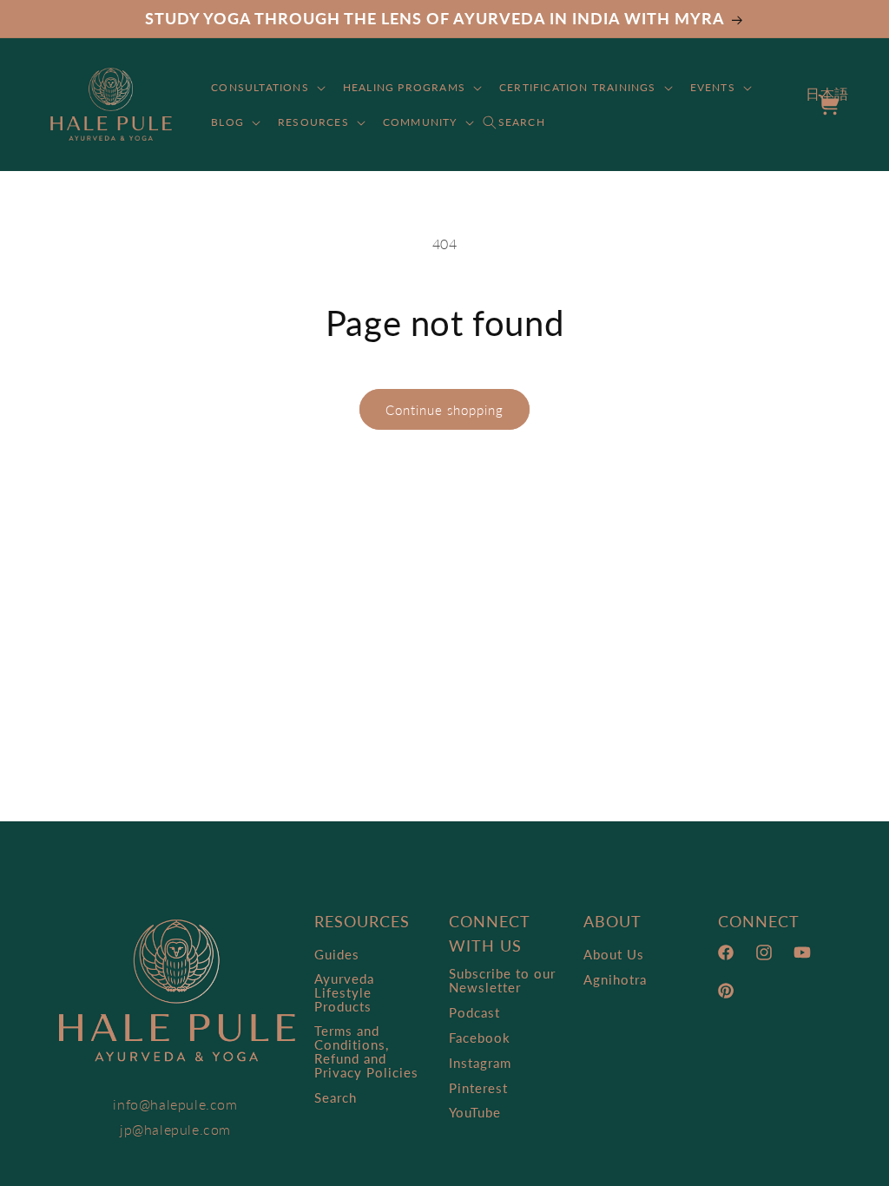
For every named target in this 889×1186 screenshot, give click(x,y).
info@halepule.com (175, 1104)
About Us (613, 954)
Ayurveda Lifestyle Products (344, 992)
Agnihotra (615, 979)
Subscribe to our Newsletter (502, 980)
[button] (267, 87)
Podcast (474, 1012)
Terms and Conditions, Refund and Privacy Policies (366, 1051)
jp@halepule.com (175, 1129)
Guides (336, 954)
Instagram (480, 1063)
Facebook (479, 1037)
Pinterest (478, 1088)
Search (335, 1097)
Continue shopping (444, 410)
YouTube (475, 1112)
